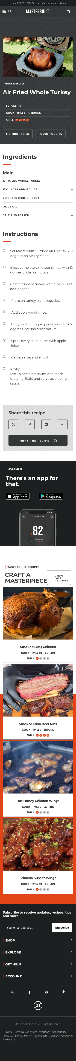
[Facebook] (29, 992)
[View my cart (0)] (68, 11)
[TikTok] (64, 992)
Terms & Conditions (26, 1032)
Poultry (56, 134)
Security (9, 1035)
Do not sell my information (31, 1035)
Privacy (8, 1032)
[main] (38, 459)
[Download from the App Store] (54, 496)
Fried (25, 134)
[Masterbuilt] (38, 11)
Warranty (44, 1032)
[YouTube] (47, 992)
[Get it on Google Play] (21, 496)
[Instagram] (12, 992)
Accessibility (59, 1032)
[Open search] (10, 11)
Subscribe (62, 927)
